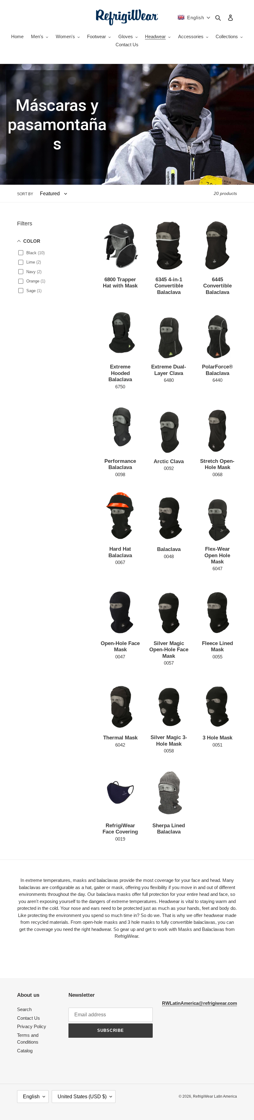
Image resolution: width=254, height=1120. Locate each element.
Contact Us (28, 1018)
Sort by (25, 194)
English (31, 1096)
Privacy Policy (31, 1026)
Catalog (25, 1050)
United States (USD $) (82, 1096)
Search (24, 1009)
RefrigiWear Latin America (215, 1096)
